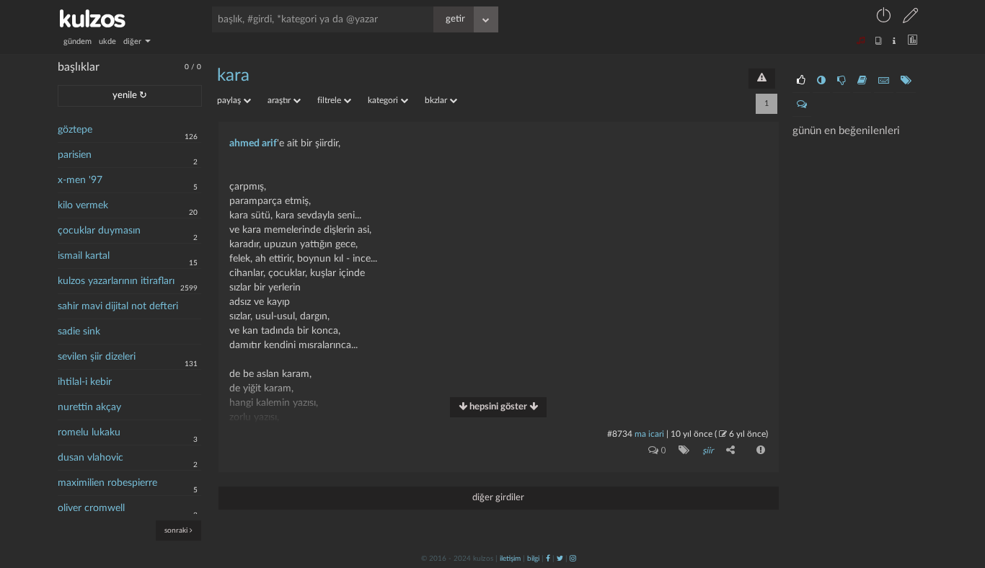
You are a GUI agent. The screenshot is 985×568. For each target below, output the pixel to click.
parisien (75, 155)
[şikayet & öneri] (761, 78)
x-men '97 (80, 180)
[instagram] (573, 558)
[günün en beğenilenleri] (801, 80)
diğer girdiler (498, 497)
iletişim (510, 558)
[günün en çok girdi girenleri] (883, 80)
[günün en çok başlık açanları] (906, 80)
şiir (707, 450)
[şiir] (681, 450)
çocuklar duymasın (99, 231)
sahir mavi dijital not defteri (118, 306)
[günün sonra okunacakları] (862, 80)
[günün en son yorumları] (801, 104)
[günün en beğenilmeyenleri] (841, 80)
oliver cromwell (91, 508)
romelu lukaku (89, 432)
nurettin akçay (89, 407)
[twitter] (560, 558)
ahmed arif (253, 143)
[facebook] (548, 558)
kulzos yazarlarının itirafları (116, 281)
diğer (133, 41)
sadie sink (79, 332)
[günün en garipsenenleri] (821, 80)
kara (233, 75)
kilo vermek (83, 205)
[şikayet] (759, 450)
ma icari (649, 434)
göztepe (75, 130)
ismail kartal (84, 256)
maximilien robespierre (107, 483)
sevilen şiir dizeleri (97, 357)
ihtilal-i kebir (85, 382)
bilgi (533, 558)
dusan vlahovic (90, 458)
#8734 (619, 434)
